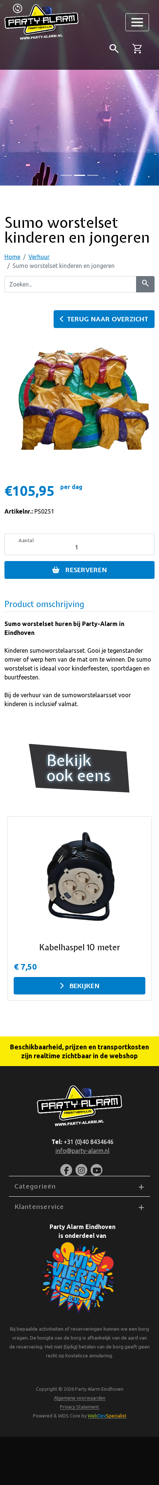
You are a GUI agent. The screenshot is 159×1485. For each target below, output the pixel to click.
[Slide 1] (79, 175)
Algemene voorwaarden (79, 1397)
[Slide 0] (66, 175)
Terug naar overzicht (107, 319)
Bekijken (84, 985)
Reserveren (86, 570)
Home (12, 256)
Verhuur (39, 256)
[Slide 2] (92, 175)
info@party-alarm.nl (82, 1150)
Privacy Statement (79, 1406)
